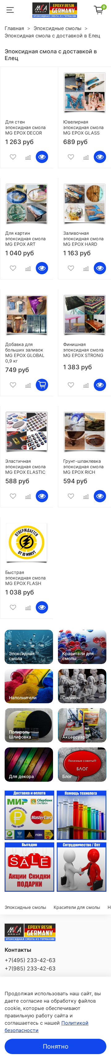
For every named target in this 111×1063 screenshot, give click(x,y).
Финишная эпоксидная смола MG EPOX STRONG (83, 350)
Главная (14, 28)
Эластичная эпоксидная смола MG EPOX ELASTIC (25, 466)
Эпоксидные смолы (57, 28)
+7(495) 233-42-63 (30, 960)
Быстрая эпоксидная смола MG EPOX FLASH (25, 578)
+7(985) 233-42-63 (30, 968)
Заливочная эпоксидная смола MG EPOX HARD (83, 238)
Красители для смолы (77, 907)
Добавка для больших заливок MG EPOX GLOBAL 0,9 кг (24, 352)
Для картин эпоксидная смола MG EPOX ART (25, 238)
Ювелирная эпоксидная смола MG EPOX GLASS (83, 127)
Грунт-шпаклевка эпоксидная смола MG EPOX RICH (83, 466)
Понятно (55, 1046)
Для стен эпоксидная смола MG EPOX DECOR (25, 127)
